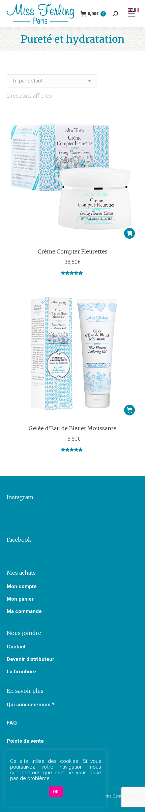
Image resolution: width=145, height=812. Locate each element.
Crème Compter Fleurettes (73, 251)
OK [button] (56, 791)
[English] (131, 9)
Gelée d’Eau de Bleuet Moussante (72, 428)
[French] (137, 9)
